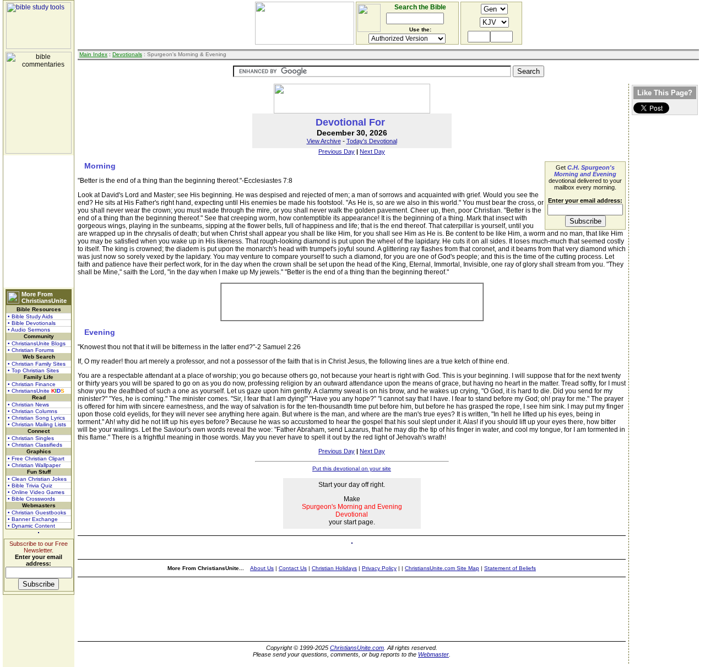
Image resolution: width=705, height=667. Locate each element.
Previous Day (336, 151)
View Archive (324, 141)
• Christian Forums (31, 350)
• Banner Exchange (33, 519)
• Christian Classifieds (35, 445)
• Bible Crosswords (31, 499)
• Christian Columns (32, 411)
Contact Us (293, 568)
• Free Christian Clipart (36, 458)
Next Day (372, 151)
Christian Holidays (334, 568)
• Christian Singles (31, 438)
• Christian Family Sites (37, 364)
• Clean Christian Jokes (37, 479)
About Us (262, 568)
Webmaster (433, 654)
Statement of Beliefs (510, 568)
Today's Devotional (371, 141)
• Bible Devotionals (32, 323)
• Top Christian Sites (33, 370)
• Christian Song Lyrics (36, 418)
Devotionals (127, 54)
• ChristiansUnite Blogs (37, 343)
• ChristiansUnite (36, 391)
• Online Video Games (36, 492)
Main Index (93, 54)
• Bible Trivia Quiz (30, 485)
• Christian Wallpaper (34, 465)
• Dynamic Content (31, 526)
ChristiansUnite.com (357, 647)
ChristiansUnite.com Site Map (442, 568)
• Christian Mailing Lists (37, 424)
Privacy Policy (379, 568)
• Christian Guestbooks (37, 512)
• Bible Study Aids (30, 316)
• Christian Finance (32, 384)
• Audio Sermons (29, 330)
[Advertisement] (39, 221)
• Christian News (28, 405)
